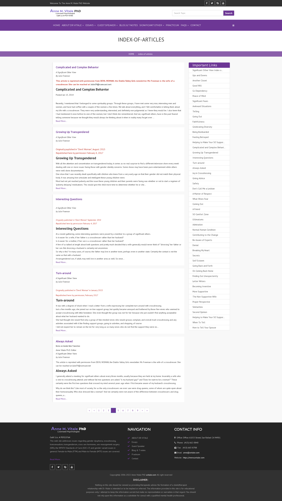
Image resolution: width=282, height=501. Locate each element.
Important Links (205, 65)
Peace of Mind (199, 96)
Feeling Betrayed (201, 137)
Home (56, 25)
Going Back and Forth (203, 265)
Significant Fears (200, 101)
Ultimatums (198, 219)
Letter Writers (199, 281)
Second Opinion (200, 312)
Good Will (197, 85)
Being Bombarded (201, 132)
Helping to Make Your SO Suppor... (209, 142)
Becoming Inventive (202, 286)
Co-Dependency (200, 90)
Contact (195, 25)
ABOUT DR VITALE (72, 25)
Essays (134, 442)
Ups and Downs (200, 75)
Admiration (198, 224)
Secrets (196, 255)
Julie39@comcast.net (101, 84)
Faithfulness (198, 121)
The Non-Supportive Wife (204, 296)
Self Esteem (198, 260)
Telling (196, 111)
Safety (196, 183)
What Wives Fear (200, 198)
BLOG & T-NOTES (128, 25)
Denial (196, 245)
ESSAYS (89, 25)
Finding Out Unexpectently (205, 276)
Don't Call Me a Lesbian (204, 188)
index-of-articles (145, 54)
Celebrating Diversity (202, 126)
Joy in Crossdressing (202, 173)
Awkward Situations (202, 106)
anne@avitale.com (191, 452)
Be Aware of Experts (202, 240)
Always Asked (199, 168)
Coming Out (198, 204)
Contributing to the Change (205, 235)
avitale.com (151, 475)
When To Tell (199, 322)
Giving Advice (199, 178)
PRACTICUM (172, 25)
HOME (131, 54)
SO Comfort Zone (201, 214)
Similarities (198, 307)
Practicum (136, 454)
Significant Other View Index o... (208, 70)
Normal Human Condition (204, 229)
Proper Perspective (201, 301)
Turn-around (198, 162)
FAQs (184, 25)
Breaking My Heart (201, 250)
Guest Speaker (138, 446)
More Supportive (200, 291)
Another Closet (200, 80)
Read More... (61, 121)
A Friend (196, 209)
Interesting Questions (203, 157)
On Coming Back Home (203, 271)
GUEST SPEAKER (106, 25)
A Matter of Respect (202, 193)
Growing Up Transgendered (205, 152)
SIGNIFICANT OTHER (151, 25)
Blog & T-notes (139, 450)
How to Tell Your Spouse (204, 327)
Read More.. (55, 459)
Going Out (197, 116)
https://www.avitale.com (193, 457)
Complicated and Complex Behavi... (209, 147)
